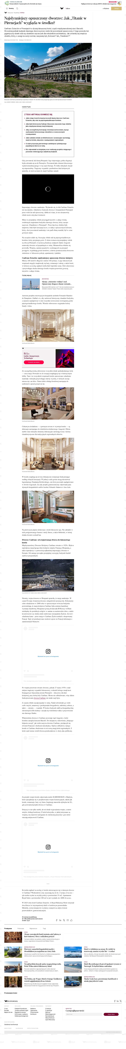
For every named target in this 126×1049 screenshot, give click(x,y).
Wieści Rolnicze (49, 1018)
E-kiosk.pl (48, 1008)
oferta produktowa (32, 1028)
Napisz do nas (8, 1012)
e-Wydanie (106, 8)
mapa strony (8, 1028)
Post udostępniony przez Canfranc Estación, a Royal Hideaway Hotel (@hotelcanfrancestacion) (51, 681)
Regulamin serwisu (20, 1012)
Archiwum (33, 1014)
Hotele (22, 12)
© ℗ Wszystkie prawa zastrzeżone (32, 919)
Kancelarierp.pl (49, 1016)
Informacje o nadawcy (21, 1014)
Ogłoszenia (33, 1010)
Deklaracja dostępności (21, 1016)
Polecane (21, 928)
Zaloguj (116, 8)
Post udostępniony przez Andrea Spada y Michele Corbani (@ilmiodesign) (48, 790)
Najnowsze (33, 928)
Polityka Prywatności (21, 1008)
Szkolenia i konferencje (11, 1024)
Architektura (45, 278)
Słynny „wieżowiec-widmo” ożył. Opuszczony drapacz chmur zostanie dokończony (56, 283)
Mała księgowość (50, 1014)
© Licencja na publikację (29, 917)
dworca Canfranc (40, 698)
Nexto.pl (47, 1012)
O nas (6, 1008)
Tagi (44, 928)
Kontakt (6, 1010)
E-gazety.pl (48, 1010)
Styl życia (10, 12)
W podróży (16, 12)
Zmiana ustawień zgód (21, 1010)
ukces (68, 8)
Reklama (33, 1008)
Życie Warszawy (50, 1019)
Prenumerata (34, 1012)
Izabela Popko (26, 107)
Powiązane (8, 928)
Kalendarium (19, 1028)
